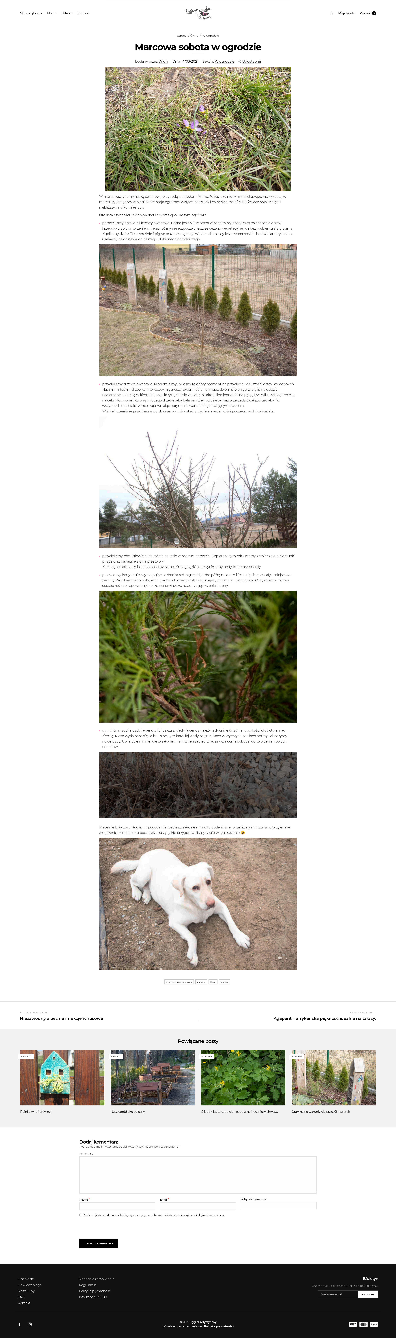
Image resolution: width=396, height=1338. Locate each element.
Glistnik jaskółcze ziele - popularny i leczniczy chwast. (239, 1112)
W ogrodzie (210, 35)
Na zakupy (26, 1291)
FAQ (21, 1297)
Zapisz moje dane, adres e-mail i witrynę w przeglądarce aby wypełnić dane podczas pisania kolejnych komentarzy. (153, 1215)
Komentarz (86, 1153)
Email (164, 1199)
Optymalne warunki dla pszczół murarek (321, 1112)
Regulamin (87, 1285)
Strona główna (187, 35)
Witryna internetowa (254, 1199)
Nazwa (84, 1199)
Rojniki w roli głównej (36, 1112)
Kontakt (24, 1303)
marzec (201, 982)
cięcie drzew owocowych (179, 982)
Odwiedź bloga (30, 1285)
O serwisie (26, 1279)
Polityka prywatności (95, 1291)
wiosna (224, 982)
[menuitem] (33, 13)
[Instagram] (30, 1324)
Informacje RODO (93, 1297)
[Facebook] (20, 1324)
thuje (212, 982)
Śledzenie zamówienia (96, 1279)
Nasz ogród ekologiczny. (128, 1112)
